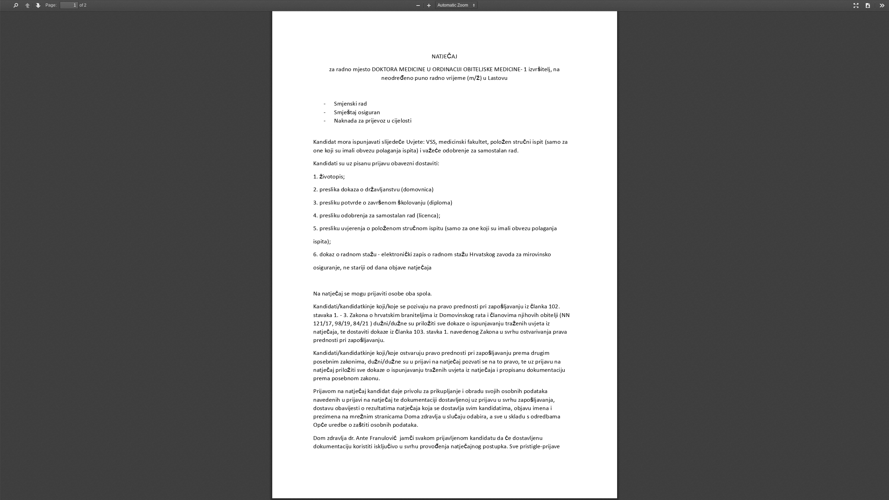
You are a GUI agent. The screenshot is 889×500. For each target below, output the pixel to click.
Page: (51, 5)
